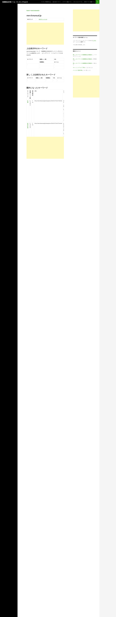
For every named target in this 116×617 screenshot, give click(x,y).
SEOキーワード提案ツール (89, 1)
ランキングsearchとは (46, 1)
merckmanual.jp (35, 10)
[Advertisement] (45, 34)
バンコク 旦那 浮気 (77, 70)
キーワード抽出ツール (67, 1)
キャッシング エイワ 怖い (79, 67)
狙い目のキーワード (57, 1)
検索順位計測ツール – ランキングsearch (15, 2)
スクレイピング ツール (77, 1)
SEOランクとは (43, 19)
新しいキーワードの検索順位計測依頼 (82, 54)
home (28, 10)
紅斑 (27, 101)
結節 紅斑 (27, 125)
